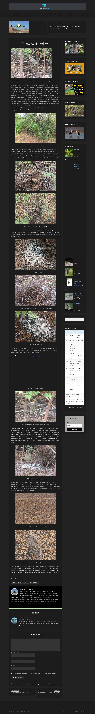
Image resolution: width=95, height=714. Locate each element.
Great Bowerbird (34, 582)
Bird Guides (33, 15)
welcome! (67, 28)
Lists (45, 15)
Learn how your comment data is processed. (44, 684)
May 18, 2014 (28, 46)
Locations (51, 15)
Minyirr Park (50, 149)
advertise (71, 26)
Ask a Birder (26, 15)
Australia (14, 582)
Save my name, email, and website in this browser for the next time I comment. (35, 673)
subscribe (77, 26)
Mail (15, 659)
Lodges (57, 15)
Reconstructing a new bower (35, 43)
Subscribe (74, 429)
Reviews (63, 15)
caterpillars (26, 582)
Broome (19, 582)
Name (15, 652)
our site (59, 26)
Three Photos (80, 15)
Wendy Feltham (24, 618)
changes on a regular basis (30, 108)
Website (13, 665)
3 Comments (42, 46)
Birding (40, 15)
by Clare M (35, 46)
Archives (19, 15)
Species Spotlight (71, 15)
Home (13, 15)
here (69, 407)
